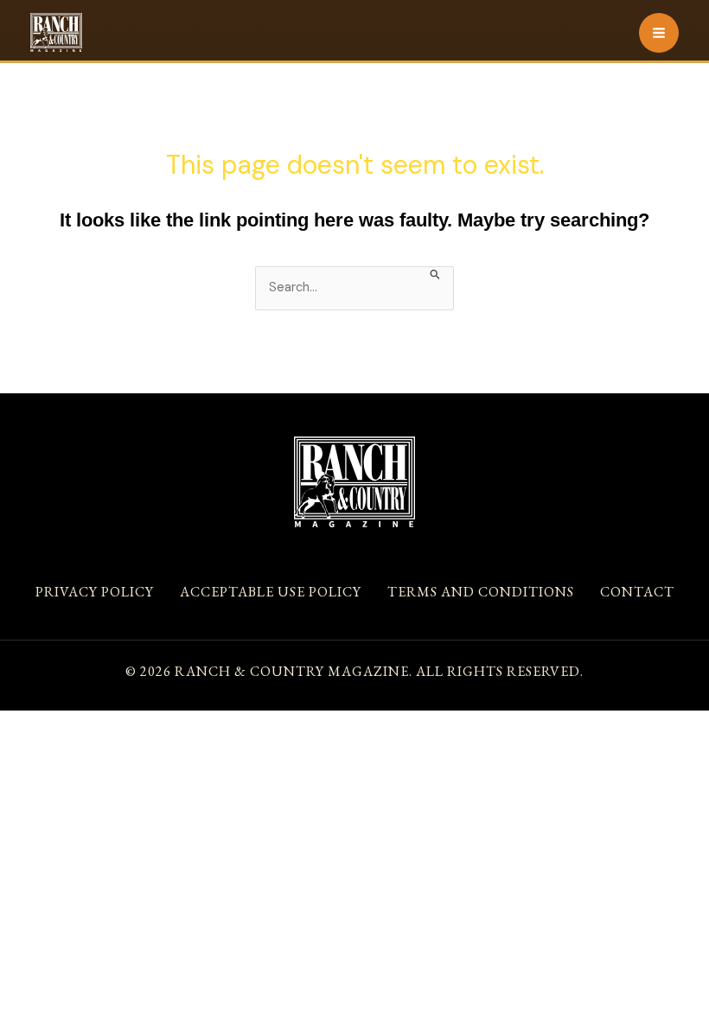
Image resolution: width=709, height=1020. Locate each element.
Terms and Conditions (480, 592)
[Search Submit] (435, 273)
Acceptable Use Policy (270, 592)
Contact (637, 592)
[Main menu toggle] (659, 33)
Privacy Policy (94, 592)
